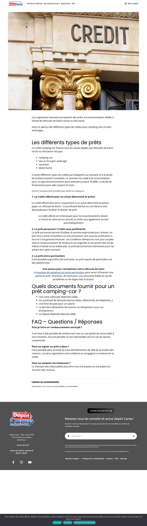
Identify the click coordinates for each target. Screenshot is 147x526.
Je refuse (67, 522)
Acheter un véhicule (34, 3)
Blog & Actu (65, 3)
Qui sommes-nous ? (52, 3)
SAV (73, 3)
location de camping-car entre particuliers (61, 272)
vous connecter (48, 386)
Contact (109, 459)
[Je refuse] (144, 520)
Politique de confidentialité (93, 459)
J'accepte (57, 522)
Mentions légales (72, 459)
